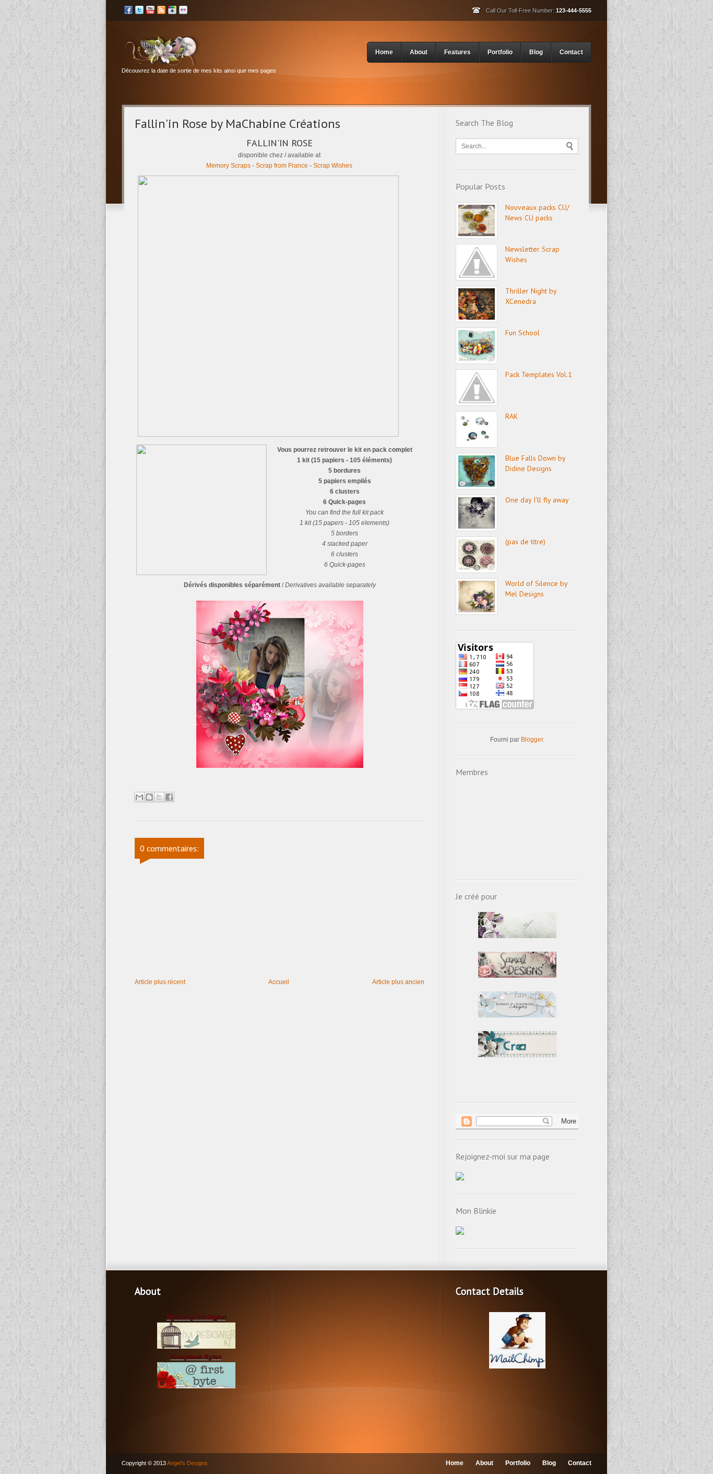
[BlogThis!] (149, 797)
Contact (571, 52)
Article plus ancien (398, 982)
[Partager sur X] (159, 797)
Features (457, 52)
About (418, 52)
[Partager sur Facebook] (169, 797)
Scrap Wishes (332, 165)
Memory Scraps (228, 165)
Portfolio (500, 52)
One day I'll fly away (537, 500)
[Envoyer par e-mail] (139, 797)
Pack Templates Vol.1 (538, 374)
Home (384, 52)
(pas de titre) (525, 541)
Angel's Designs (187, 1463)
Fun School (522, 332)
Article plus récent (160, 982)
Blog (536, 52)
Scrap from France (282, 165)
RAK (511, 416)
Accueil (278, 982)
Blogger (532, 739)
